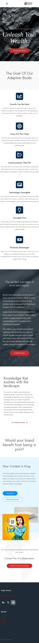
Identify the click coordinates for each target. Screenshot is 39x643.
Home (3, 617)
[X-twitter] (8, 602)
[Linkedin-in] (3, 602)
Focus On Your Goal (19, 133)
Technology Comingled (19, 192)
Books (3, 620)
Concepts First (19, 217)
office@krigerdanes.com (9, 596)
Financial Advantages (19, 247)
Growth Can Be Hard (19, 104)
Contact (3, 622)
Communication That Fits (19, 162)
